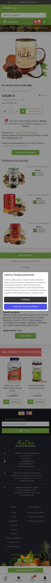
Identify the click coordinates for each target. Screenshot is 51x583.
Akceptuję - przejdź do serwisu (25, 306)
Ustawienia (25, 299)
